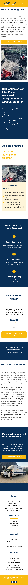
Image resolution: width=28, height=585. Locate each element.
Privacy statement (7, 578)
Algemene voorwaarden (19, 578)
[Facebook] (15, 582)
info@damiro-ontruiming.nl (17, 450)
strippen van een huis (9, 416)
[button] (23, 3)
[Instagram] (12, 582)
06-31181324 (13, 510)
